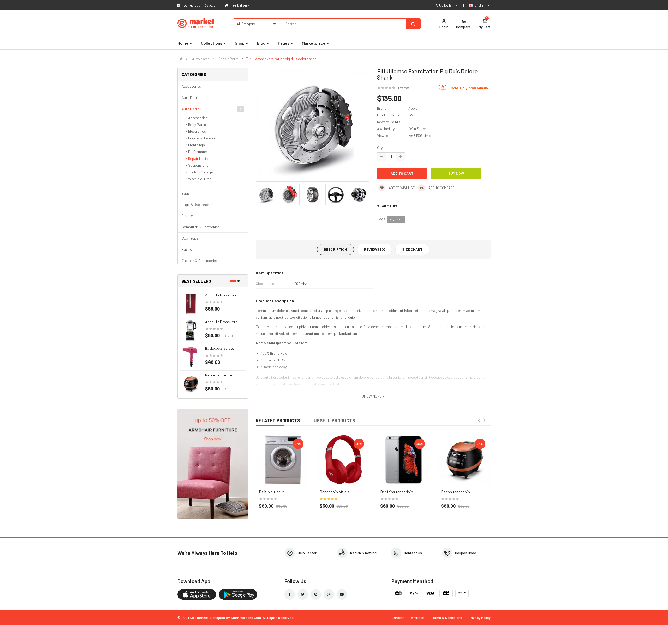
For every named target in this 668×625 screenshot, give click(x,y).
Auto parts (201, 59)
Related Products (278, 420)
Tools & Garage (200, 172)
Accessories (191, 86)
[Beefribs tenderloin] (403, 459)
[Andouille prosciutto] (190, 330)
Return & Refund (363, 553)
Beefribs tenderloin (396, 491)
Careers (398, 617)
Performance (198, 151)
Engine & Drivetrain (203, 138)
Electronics (197, 131)
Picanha (396, 219)
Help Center (307, 553)
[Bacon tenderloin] (190, 383)
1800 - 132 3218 (205, 5)
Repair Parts (229, 59)
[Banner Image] (212, 463)
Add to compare (441, 188)
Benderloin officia (335, 491)
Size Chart (412, 249)
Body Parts (197, 124)
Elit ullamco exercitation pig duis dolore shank (282, 59)
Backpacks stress (219, 348)
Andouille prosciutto (221, 321)
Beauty (187, 215)
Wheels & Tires (199, 179)
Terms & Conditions (446, 617)
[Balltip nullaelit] (282, 459)
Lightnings (196, 145)
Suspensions (198, 165)
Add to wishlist (401, 188)
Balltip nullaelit (271, 491)
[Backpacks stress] (190, 356)
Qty (380, 147)
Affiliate (417, 617)
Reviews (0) (374, 249)
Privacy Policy (480, 617)
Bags (186, 193)
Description (335, 249)
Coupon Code (465, 553)
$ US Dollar (445, 5)
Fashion (188, 249)
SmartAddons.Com (246, 617)
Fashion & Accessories (200, 260)
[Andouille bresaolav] (190, 303)
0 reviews (403, 88)
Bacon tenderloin (218, 375)
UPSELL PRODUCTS (334, 420)
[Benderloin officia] (343, 459)
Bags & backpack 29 (198, 204)
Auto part (190, 97)
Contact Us (413, 553)
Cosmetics (190, 238)
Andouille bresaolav (220, 295)
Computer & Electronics (200, 227)
